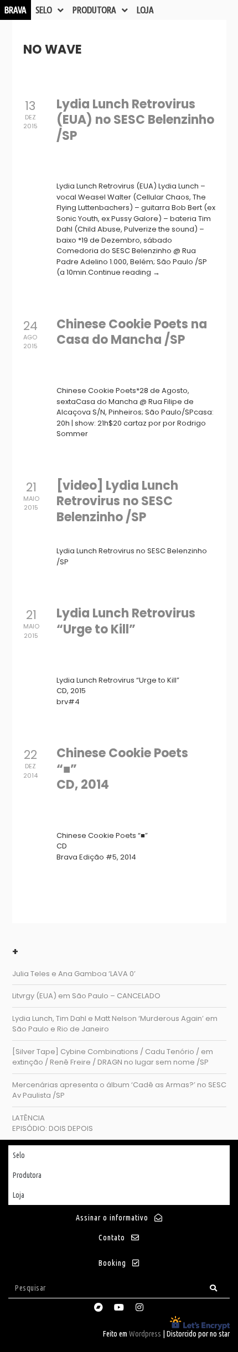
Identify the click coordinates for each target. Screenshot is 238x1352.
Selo (43, 9)
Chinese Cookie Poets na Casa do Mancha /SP (131, 332)
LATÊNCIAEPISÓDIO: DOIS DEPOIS (52, 1123)
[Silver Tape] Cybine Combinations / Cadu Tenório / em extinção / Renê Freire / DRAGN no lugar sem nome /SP (112, 1057)
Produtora (94, 9)
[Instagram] (139, 1307)
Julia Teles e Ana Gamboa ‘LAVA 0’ (74, 973)
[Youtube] (119, 1307)
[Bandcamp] (98, 1307)
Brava (15, 9)
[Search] (214, 1288)
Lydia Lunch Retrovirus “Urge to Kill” (125, 621)
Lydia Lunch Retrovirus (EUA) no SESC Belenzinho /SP (135, 120)
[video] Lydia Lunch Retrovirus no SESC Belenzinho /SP (117, 501)
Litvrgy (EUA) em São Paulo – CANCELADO (86, 996)
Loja (145, 9)
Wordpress (145, 1333)
